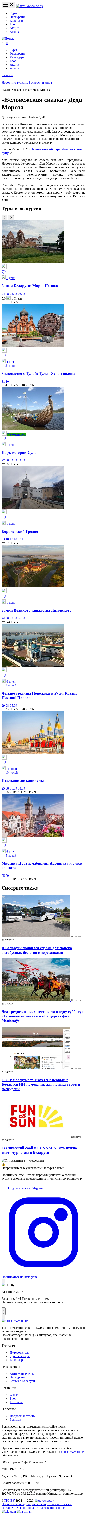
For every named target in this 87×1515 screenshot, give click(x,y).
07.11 (21, 539)
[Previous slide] (4, 217)
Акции (14, 28)
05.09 (13, 705)
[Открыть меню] (8, 5)
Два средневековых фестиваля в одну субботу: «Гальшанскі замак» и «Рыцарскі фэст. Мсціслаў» (42, 1016)
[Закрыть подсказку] (3, 1281)
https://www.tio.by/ (73, 1451)
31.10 (5, 381)
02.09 (14, 460)
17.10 (14, 539)
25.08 (14, 293)
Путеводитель (19, 1352)
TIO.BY (9, 1500)
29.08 (6, 705)
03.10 (6, 539)
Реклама (15, 1419)
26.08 (21, 293)
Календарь (17, 20)
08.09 (21, 788)
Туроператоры (20, 1356)
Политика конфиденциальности (24, 1504)
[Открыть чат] (4, 1311)
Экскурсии (17, 17)
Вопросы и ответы (22, 1416)
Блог (13, 24)
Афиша (15, 31)
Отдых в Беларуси (22, 1381)
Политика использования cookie (42, 1508)
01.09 (14, 788)
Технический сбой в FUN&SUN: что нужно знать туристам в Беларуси (39, 1150)
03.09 (21, 460)
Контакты (16, 1402)
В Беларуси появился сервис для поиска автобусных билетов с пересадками (37, 950)
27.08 (6, 460)
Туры (13, 13)
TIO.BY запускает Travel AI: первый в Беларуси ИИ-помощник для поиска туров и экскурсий (41, 1084)
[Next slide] (11, 217)
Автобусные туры (22, 1373)
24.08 (6, 293)
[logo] (29, 6)
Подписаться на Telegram (25, 1188)
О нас (14, 1394)
